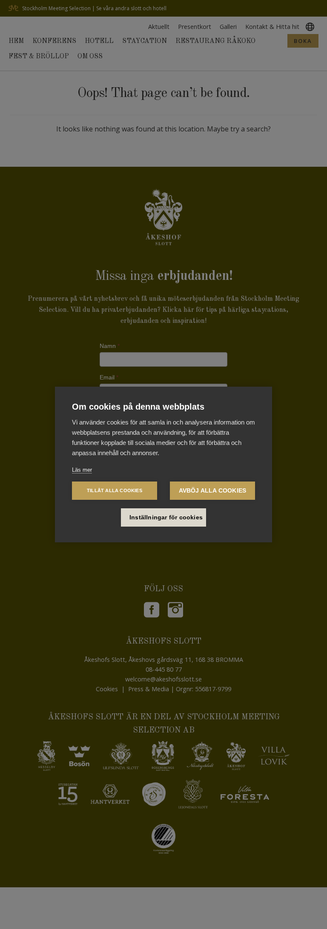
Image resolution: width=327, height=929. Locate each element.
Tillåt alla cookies (114, 490)
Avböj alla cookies (213, 490)
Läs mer (82, 470)
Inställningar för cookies (166, 517)
